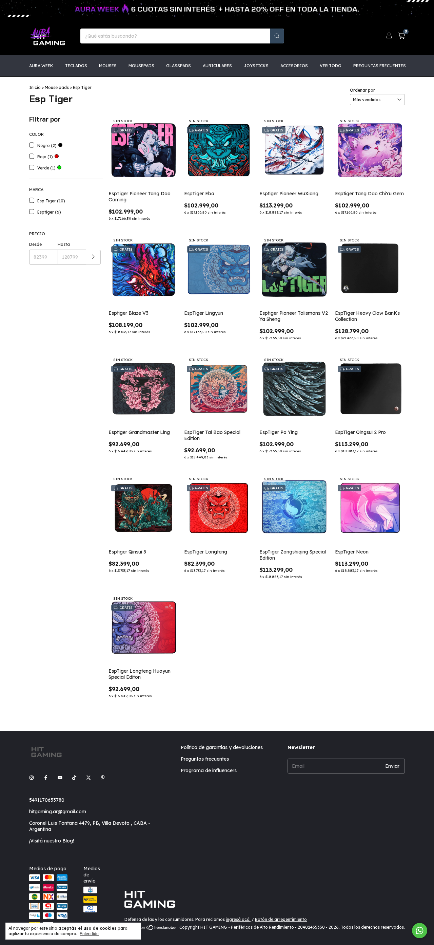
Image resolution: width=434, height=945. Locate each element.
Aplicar (93, 257)
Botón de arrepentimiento (281, 919)
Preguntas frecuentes (205, 759)
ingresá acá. (238, 919)
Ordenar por (362, 90)
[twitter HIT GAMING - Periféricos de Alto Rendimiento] (88, 778)
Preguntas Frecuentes (379, 65)
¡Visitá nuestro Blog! (51, 841)
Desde (35, 244)
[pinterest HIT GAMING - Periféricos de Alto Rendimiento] (102, 778)
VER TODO (330, 65)
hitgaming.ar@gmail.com (57, 811)
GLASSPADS (178, 65)
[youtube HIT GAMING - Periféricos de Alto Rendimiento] (60, 778)
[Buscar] (277, 36)
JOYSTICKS (256, 65)
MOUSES (108, 65)
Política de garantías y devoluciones (222, 747)
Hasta (64, 244)
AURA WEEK (41, 65)
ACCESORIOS (294, 65)
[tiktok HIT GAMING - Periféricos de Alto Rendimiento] (74, 778)
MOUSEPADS (141, 65)
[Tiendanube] (150, 928)
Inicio (35, 87)
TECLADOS (76, 65)
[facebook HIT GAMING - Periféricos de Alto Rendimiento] (45, 778)
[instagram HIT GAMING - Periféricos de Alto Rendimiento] (31, 778)
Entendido (89, 933)
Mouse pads (57, 87)
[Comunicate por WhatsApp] (419, 930)
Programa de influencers (209, 770)
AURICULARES (217, 65)
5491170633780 (46, 800)
